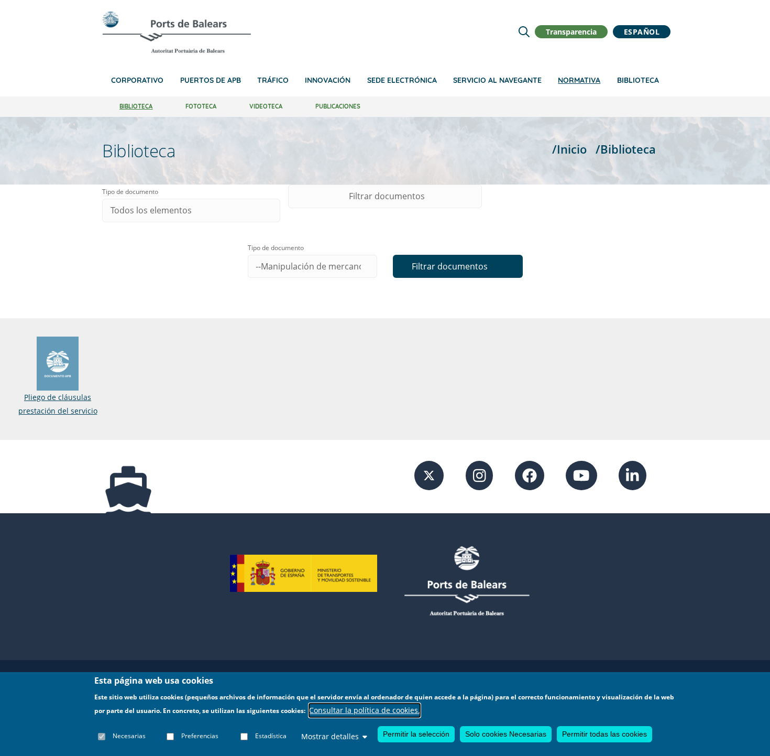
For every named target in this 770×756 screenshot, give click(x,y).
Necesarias (129, 736)
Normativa (579, 80)
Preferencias (199, 736)
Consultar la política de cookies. (364, 711)
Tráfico (273, 80)
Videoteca (265, 106)
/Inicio (569, 149)
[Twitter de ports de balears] (429, 475)
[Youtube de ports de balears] (581, 475)
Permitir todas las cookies (604, 734)
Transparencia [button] (571, 32)
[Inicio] (176, 32)
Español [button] (642, 32)
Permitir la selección (416, 734)
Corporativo (137, 80)
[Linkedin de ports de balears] (632, 475)
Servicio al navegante (497, 80)
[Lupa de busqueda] (524, 32)
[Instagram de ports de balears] (479, 475)
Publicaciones (337, 106)
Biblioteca (638, 80)
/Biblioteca (626, 149)
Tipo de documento (130, 191)
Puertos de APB (210, 80)
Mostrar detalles (330, 736)
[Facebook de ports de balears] (529, 475)
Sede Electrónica (402, 80)
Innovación (327, 80)
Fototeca (200, 106)
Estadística (271, 736)
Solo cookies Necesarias (505, 734)
